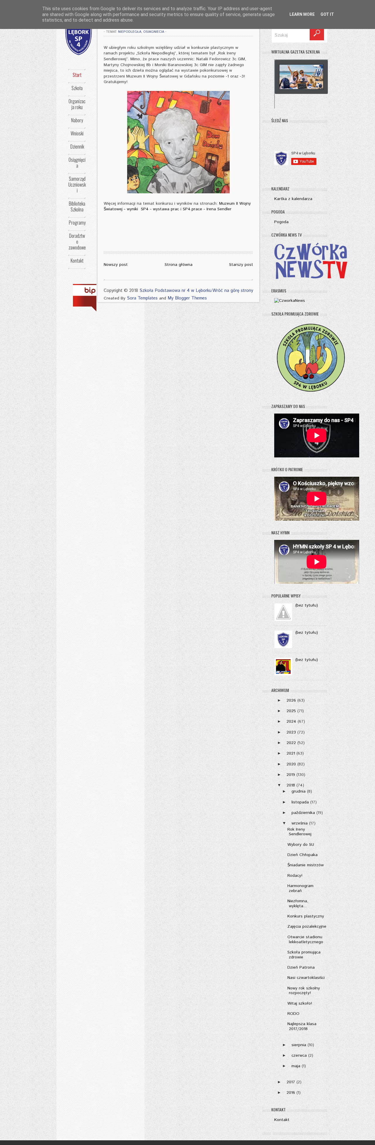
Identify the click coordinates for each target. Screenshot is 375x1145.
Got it (327, 14)
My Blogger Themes (187, 298)
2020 (291, 764)
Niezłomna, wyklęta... (297, 903)
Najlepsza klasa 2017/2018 (301, 1026)
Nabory (77, 120)
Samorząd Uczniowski (77, 184)
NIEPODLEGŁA (129, 32)
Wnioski (77, 133)
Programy (77, 222)
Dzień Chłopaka (302, 855)
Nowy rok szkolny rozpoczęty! (303, 990)
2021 (291, 753)
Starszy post (241, 265)
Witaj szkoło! (299, 1003)
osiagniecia (153, 32)
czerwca (299, 1055)
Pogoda (281, 222)
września (300, 823)
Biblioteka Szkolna (77, 206)
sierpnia (299, 1045)
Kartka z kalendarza (293, 199)
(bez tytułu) (306, 605)
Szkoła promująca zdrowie (304, 954)
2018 (291, 785)
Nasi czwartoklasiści (306, 978)
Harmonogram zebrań (300, 888)
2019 (291, 775)
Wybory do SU (300, 845)
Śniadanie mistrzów (305, 865)
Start (77, 74)
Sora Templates (142, 298)
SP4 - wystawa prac (160, 209)
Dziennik (77, 146)
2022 (291, 743)
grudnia (299, 791)
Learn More (302, 14)
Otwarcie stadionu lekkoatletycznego (305, 939)
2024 (291, 721)
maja (296, 1066)
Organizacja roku (77, 104)
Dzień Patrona (301, 967)
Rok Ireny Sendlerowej (299, 832)
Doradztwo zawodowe (77, 241)
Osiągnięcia (77, 162)
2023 (291, 732)
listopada (300, 802)
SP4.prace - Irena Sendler (207, 209)
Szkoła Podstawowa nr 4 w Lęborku (175, 290)
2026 (291, 700)
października (303, 813)
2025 (291, 711)
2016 (291, 1093)
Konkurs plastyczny (305, 916)
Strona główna (178, 265)
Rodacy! (294, 876)
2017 (291, 1082)
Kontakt (77, 260)
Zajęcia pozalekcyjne (306, 926)
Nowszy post (116, 265)
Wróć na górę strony (232, 290)
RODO (293, 1014)
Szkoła (77, 88)
